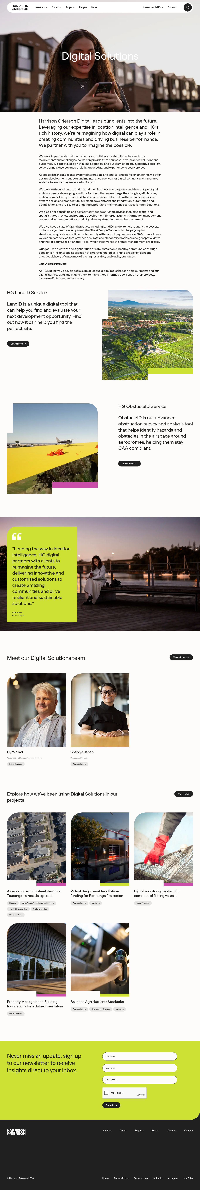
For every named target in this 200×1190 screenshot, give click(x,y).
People (155, 1130)
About (123, 1130)
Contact (188, 1130)
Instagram (173, 1178)
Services (107, 1130)
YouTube (188, 1178)
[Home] (17, 7)
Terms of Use (141, 1178)
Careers (172, 1130)
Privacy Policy (121, 1178)
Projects (139, 1130)
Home (105, 1178)
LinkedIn (157, 1178)
